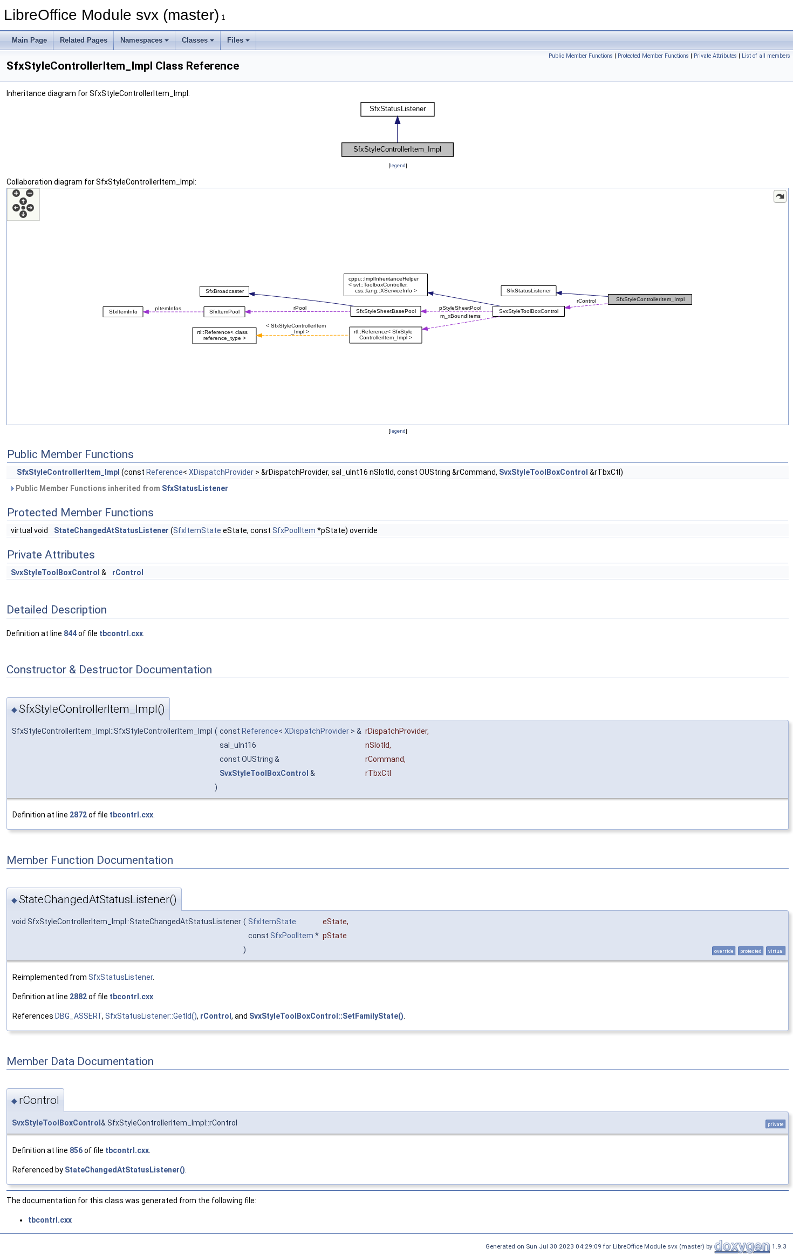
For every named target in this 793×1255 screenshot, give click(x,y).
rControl (127, 572)
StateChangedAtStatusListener (111, 530)
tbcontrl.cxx (121, 633)
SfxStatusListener (195, 488)
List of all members (766, 55)
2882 (78, 996)
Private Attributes (715, 55)
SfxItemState (197, 530)
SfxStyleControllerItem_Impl (68, 472)
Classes (195, 40)
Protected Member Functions (653, 55)
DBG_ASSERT (78, 1016)
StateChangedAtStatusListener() (125, 1169)
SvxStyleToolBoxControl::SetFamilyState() (326, 1016)
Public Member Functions (581, 55)
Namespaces (141, 40)
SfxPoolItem (294, 530)
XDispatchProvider (221, 472)
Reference (164, 472)
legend (398, 165)
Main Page (29, 40)
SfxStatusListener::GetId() (151, 1016)
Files (235, 40)
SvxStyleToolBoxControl (543, 472)
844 (70, 633)
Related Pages (83, 40)
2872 (78, 814)
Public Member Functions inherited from (121, 488)
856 (76, 1150)
